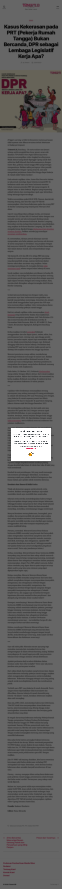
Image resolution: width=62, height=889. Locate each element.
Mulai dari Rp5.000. (31, 448)
